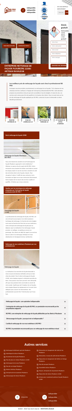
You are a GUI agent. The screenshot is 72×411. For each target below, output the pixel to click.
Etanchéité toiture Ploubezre (47, 367)
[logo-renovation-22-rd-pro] (10, 10)
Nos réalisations (9, 46)
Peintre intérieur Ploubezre (14, 369)
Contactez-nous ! (24, 46)
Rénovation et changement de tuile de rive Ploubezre (51, 351)
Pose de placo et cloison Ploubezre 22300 (17, 360)
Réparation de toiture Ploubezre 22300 (50, 374)
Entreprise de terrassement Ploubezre (17, 372)
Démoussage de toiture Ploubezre (15, 376)
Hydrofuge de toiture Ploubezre (15, 353)
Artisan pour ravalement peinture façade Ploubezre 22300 (53, 378)
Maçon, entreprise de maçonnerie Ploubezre (51, 371)
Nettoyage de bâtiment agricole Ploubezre (18, 350)
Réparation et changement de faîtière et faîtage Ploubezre (53, 360)
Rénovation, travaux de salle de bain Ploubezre (52, 356)
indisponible (31, 8)
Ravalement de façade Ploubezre (15, 356)
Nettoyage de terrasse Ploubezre (15, 363)
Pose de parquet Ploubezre (46, 364)
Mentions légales (47, 409)
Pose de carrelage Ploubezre (14, 366)
